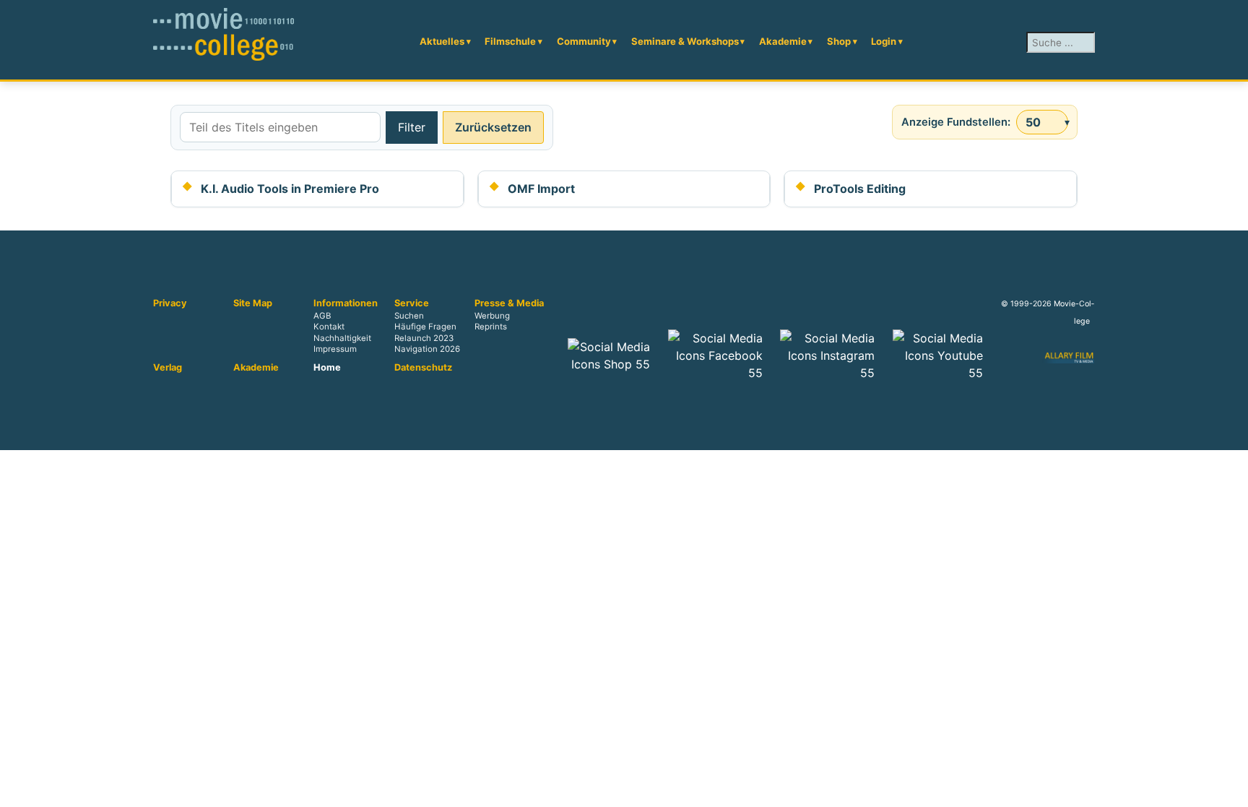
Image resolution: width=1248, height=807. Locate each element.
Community (584, 41)
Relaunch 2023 (424, 338)
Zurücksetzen (493, 127)
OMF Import (541, 188)
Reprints (490, 327)
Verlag (167, 368)
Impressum (335, 349)
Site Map (252, 303)
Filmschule (510, 41)
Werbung (492, 316)
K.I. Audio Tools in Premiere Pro (290, 188)
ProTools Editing (860, 188)
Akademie (783, 41)
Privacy (170, 303)
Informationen (345, 303)
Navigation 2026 (427, 349)
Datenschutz (423, 368)
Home (327, 368)
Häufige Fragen (425, 327)
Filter (411, 127)
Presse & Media (509, 303)
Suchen (409, 316)
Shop (839, 41)
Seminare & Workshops (685, 41)
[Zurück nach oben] (1229, 788)
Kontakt (328, 327)
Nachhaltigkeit (342, 338)
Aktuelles (442, 41)
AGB (322, 316)
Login (883, 41)
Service (411, 303)
